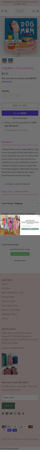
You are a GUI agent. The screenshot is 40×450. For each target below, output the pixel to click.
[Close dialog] (39, 215)
